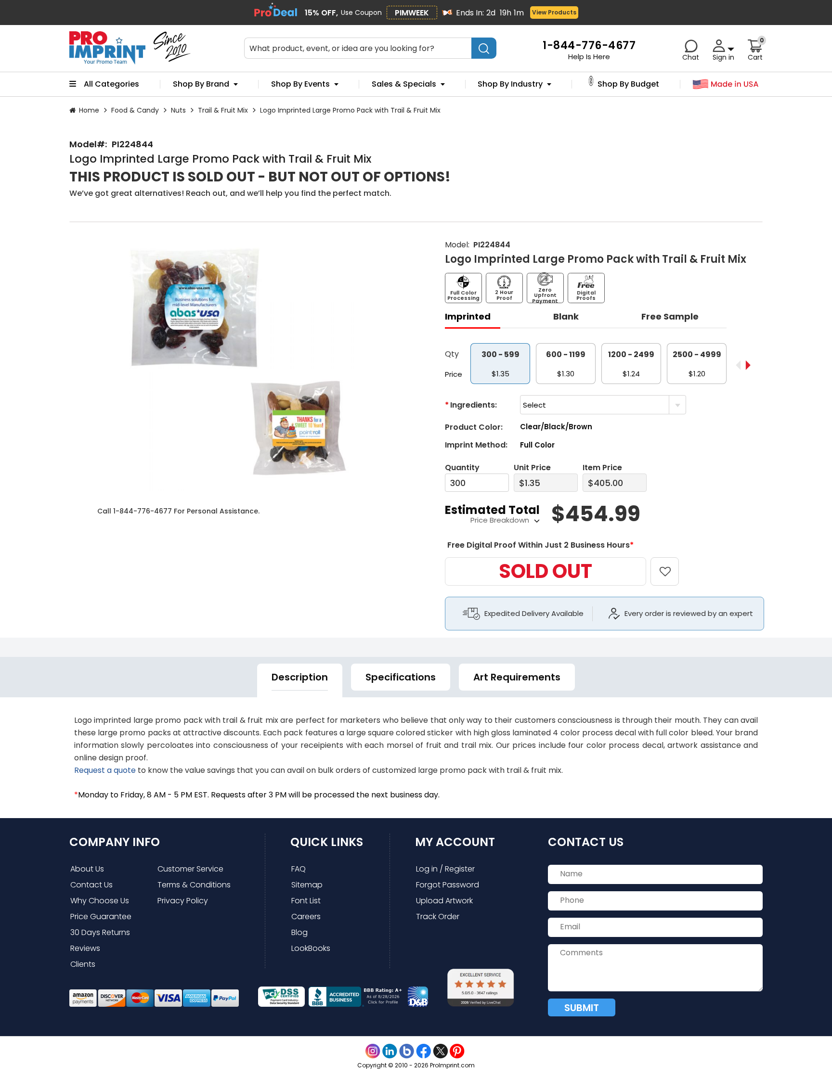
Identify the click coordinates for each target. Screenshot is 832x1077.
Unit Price (532, 467)
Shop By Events (300, 84)
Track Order (437, 916)
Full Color (537, 445)
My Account (455, 842)
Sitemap (307, 885)
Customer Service (190, 869)
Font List (306, 901)
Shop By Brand (201, 84)
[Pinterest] (457, 1051)
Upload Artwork (444, 901)
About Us (87, 869)
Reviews (85, 948)
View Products (554, 12)
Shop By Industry (510, 84)
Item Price (602, 467)
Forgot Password (447, 885)
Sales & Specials (404, 84)
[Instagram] (372, 1051)
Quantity (462, 467)
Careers (306, 916)
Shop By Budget (628, 84)
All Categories (111, 84)
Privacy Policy (182, 901)
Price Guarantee (100, 916)
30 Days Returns (100, 932)
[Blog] (406, 1051)
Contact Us (91, 885)
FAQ (298, 869)
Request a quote (105, 770)
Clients (82, 964)
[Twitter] (440, 1051)
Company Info (114, 842)
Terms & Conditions (194, 885)
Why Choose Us (99, 901)
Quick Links (326, 842)
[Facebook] (423, 1051)
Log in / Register (445, 869)
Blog (299, 932)
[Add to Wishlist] (670, 565)
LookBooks (310, 948)
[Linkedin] (389, 1051)
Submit (581, 1007)
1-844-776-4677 (142, 511)
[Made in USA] (726, 84)
